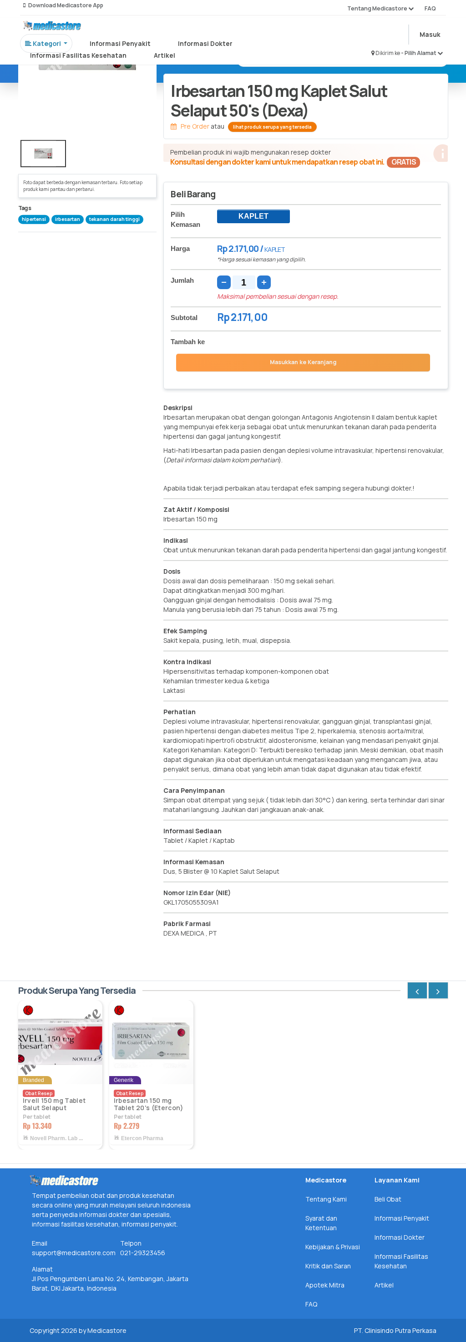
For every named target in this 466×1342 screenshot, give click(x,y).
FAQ (430, 8)
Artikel (164, 55)
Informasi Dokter (205, 43)
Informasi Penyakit (120, 43)
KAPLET (253, 216)
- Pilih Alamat (419, 53)
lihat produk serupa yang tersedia (272, 127)
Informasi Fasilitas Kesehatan (78, 55)
